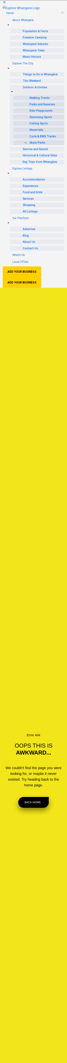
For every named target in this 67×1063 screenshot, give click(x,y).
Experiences (30, 186)
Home (10, 13)
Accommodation (34, 179)
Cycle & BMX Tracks (42, 136)
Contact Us (30, 248)
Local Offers (20, 262)
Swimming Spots (40, 117)
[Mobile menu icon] (33, 2)
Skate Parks (37, 142)
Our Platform (20, 218)
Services (28, 198)
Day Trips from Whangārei (40, 162)
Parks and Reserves (42, 104)
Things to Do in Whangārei (40, 74)
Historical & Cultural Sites (40, 155)
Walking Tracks (39, 98)
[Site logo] (21, 8)
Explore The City (22, 63)
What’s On (18, 255)
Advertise (29, 229)
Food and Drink (32, 192)
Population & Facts (35, 31)
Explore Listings (22, 168)
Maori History (32, 56)
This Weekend (32, 81)
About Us (29, 242)
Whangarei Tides (34, 50)
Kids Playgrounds (41, 110)
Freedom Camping (35, 37)
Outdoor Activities (35, 87)
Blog (26, 235)
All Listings (30, 211)
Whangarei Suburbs (35, 44)
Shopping (29, 205)
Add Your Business (22, 271)
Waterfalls (36, 130)
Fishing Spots (38, 123)
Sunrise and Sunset (35, 149)
